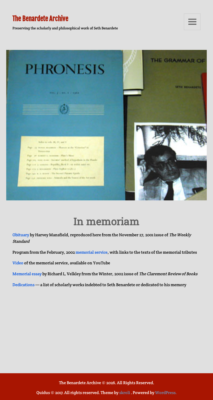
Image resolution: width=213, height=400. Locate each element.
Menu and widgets (192, 22)
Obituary (20, 235)
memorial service (92, 252)
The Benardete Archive (40, 19)
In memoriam (106, 221)
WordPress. (166, 392)
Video (17, 263)
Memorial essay (27, 274)
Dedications (23, 284)
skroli (124, 392)
